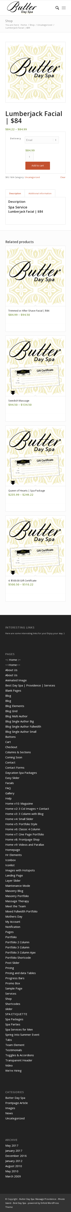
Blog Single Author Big (19, 721)
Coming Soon (13, 757)
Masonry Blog (14, 891)
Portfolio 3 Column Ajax (20, 952)
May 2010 (11, 1171)
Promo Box (12, 983)
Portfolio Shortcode (18, 957)
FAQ (8, 788)
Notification (12, 927)
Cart (8, 742)
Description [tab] (15, 193)
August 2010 (13, 1166)
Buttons (10, 737)
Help (8, 798)
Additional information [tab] (40, 193)
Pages (9, 932)
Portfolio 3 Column (17, 947)
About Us (11, 670)
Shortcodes (12, 1004)
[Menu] (64, 7)
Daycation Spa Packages (21, 773)
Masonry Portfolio (17, 896)
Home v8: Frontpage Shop (22, 839)
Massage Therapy (17, 901)
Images (10, 1108)
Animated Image (16, 680)
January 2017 (13, 1150)
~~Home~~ (12, 665)
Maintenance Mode (17, 886)
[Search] (55, 7)
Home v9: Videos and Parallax (24, 844)
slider (8, 1009)
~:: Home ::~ (13, 660)
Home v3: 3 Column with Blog (24, 814)
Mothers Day (13, 916)
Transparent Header (18, 1060)
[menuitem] (55, 7)
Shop (9, 21)
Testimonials (13, 1050)
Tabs (8, 1040)
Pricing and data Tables (20, 973)
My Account (12, 921)
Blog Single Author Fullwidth (23, 726)
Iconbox (10, 860)
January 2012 (13, 1161)
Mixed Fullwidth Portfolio (21, 911)
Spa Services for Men (19, 1029)
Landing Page (14, 875)
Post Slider (12, 963)
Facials (9, 783)
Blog (8, 695)
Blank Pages (13, 690)
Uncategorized (32, 177)
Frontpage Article (16, 1103)
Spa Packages (14, 1019)
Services (10, 993)
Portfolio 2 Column (17, 942)
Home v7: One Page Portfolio (24, 834)
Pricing (9, 968)
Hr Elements (13, 855)
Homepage (12, 850)
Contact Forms (14, 767)
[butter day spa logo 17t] (29, 7)
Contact (10, 762)
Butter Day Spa (15, 1098)
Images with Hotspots (20, 870)
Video (9, 1065)
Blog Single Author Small (20, 731)
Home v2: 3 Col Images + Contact (27, 808)
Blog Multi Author (16, 716)
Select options (36, 327)
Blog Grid (11, 711)
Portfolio (11, 937)
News (9, 1113)
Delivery (15, 138)
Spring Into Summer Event (22, 1034)
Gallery (9, 793)
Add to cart (38, 165)
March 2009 (13, 1176)
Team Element (14, 1045)
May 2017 (11, 1145)
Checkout (11, 747)
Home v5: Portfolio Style (21, 824)
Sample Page (13, 988)
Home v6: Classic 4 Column (22, 829)
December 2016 (16, 1156)
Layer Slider (13, 880)
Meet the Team (15, 906)
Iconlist (10, 865)
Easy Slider (12, 778)
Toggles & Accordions (19, 1055)
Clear (63, 177)
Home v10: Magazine (19, 803)
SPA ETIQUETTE (16, 1014)
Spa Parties (12, 1024)
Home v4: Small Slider (19, 819)
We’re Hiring (13, 1070)
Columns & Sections (18, 752)
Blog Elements (14, 706)
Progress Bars (14, 978)
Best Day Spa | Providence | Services (30, 685)
